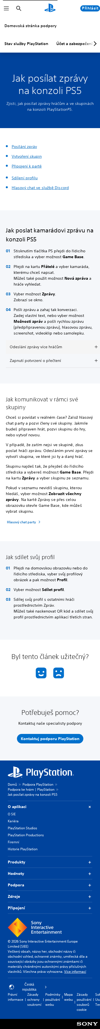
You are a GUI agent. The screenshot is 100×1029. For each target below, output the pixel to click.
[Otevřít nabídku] (6, 8)
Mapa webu (68, 997)
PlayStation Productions (26, 835)
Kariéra (13, 821)
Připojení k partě (27, 166)
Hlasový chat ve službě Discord (40, 187)
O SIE (12, 814)
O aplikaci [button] (17, 806)
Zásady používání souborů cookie (84, 1002)
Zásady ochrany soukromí (34, 999)
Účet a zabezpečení (74, 43)
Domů (12, 784)
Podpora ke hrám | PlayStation (31, 789)
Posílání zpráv (24, 146)
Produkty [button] (16, 862)
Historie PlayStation (23, 849)
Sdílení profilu (25, 177)
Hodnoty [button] (16, 873)
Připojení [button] (16, 907)
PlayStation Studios (22, 828)
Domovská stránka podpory (30, 25)
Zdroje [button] (14, 896)
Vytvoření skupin (27, 156)
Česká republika (29, 987)
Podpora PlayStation (37, 784)
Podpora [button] (16, 884)
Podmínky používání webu (52, 999)
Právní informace (15, 997)
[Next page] (94, 44)
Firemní (13, 842)
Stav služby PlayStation (26, 43)
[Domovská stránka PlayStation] (50, 8)
